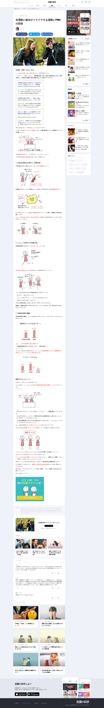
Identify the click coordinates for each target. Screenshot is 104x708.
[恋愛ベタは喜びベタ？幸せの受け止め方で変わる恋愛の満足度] (55, 539)
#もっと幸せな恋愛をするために (21, 621)
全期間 (87, 38)
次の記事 (40, 452)
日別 (82, 38)
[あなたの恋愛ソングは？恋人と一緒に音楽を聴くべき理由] (23, 539)
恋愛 (24, 8)
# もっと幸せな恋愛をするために (22, 15)
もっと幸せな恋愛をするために (33, 8)
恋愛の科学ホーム (17, 8)
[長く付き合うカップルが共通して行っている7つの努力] (39, 539)
